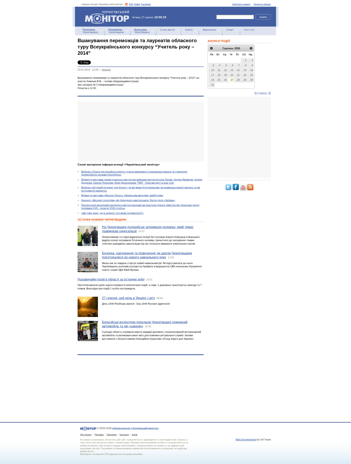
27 (232, 79)
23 (251, 75)
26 (225, 79)
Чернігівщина (90, 31)
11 (219, 70)
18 (219, 75)
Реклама (99, 434)
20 (232, 75)
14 (238, 70)
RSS (131, 4)
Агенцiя (106, 69)
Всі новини (261, 93)
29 (245, 79)
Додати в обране (262, 4)
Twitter (137, 4)
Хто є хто (249, 29)
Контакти (124, 434)
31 (212, 84)
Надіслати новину (241, 4)
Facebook (146, 4)
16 (251, 70)
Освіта (189, 29)
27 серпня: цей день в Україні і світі (128, 298)
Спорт (230, 29)
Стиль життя (167, 29)
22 (245, 75)
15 (245, 70)
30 (251, 79)
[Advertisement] (141, 131)
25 (219, 79)
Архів (134, 434)
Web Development (246, 439)
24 (212, 79)
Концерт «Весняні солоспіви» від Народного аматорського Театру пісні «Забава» (128, 200)
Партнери (112, 434)
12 (225, 70)
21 (238, 75)
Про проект (86, 434)
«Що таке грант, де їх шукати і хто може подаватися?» (112, 213)
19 (225, 75)
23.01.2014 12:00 (88, 69)
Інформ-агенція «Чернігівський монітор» (105, 12)
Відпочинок (209, 29)
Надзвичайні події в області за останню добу (111, 279)
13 (232, 70)
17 (212, 75)
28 (238, 79)
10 (212, 70)
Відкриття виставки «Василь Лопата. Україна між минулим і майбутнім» (122, 195)
